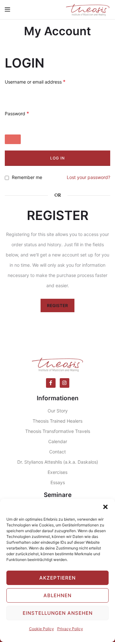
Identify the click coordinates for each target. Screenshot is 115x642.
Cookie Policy (41, 628)
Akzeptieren (57, 578)
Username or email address (35, 81)
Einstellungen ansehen (58, 613)
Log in (57, 158)
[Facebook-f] (51, 383)
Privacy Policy (70, 628)
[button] (105, 507)
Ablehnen (57, 595)
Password (17, 113)
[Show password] (13, 139)
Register (57, 305)
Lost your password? (88, 177)
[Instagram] (64, 383)
